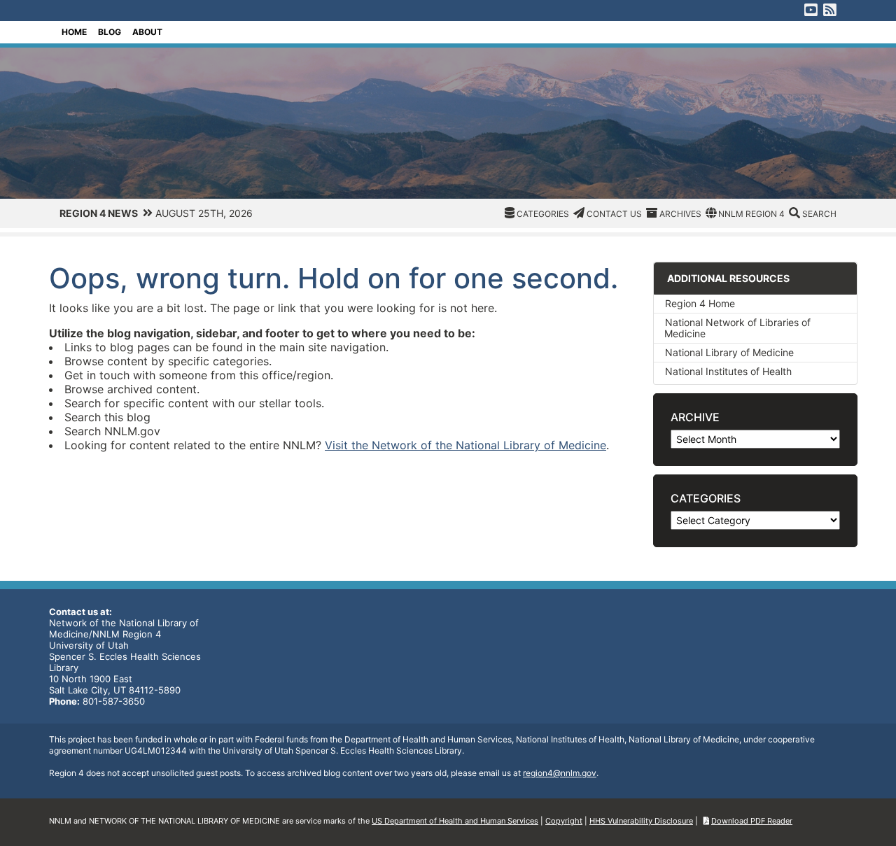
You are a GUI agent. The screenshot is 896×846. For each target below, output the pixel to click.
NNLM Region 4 (751, 214)
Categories (543, 214)
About (147, 32)
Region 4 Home (700, 303)
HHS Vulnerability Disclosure (641, 821)
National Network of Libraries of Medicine (737, 327)
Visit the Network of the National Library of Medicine (465, 445)
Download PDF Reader (751, 821)
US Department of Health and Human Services (455, 821)
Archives (680, 214)
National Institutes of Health (728, 371)
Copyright (563, 821)
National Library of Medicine (729, 352)
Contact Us (614, 214)
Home (74, 32)
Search (819, 214)
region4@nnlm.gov (559, 773)
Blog (109, 32)
